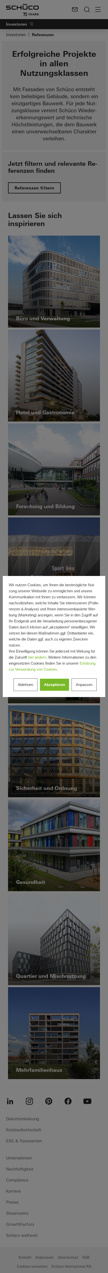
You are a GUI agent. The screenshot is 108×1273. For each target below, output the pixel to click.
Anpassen (84, 684)
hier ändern (37, 657)
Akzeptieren (54, 684)
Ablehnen (25, 684)
